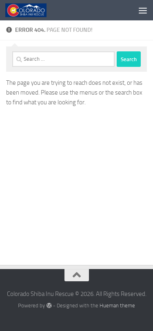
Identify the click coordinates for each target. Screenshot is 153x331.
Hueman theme (117, 305)
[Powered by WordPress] (48, 305)
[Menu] (143, 10)
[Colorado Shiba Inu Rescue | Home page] (32, 10)
